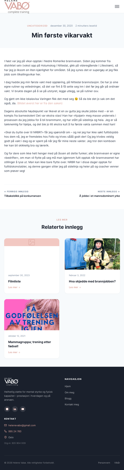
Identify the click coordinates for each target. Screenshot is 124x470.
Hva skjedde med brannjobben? (92, 281)
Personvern (104, 462)
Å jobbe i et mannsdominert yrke (99, 195)
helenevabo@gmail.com (22, 425)
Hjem (68, 386)
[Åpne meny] (117, 6)
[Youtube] (23, 409)
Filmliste (14, 281)
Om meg (69, 392)
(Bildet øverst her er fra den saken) (39, 103)
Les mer (12, 287)
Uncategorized (37, 25)
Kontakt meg (72, 404)
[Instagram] (7, 409)
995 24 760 (14, 431)
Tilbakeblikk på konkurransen (22, 195)
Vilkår (117, 462)
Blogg (68, 398)
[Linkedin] (15, 409)
